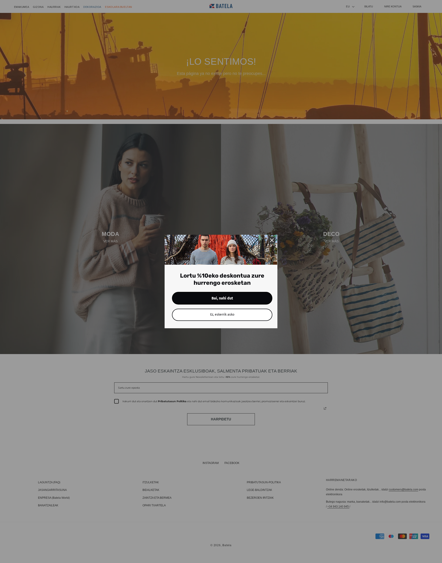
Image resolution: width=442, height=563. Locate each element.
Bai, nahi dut (222, 298)
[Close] (271, 240)
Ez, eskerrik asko (222, 315)
